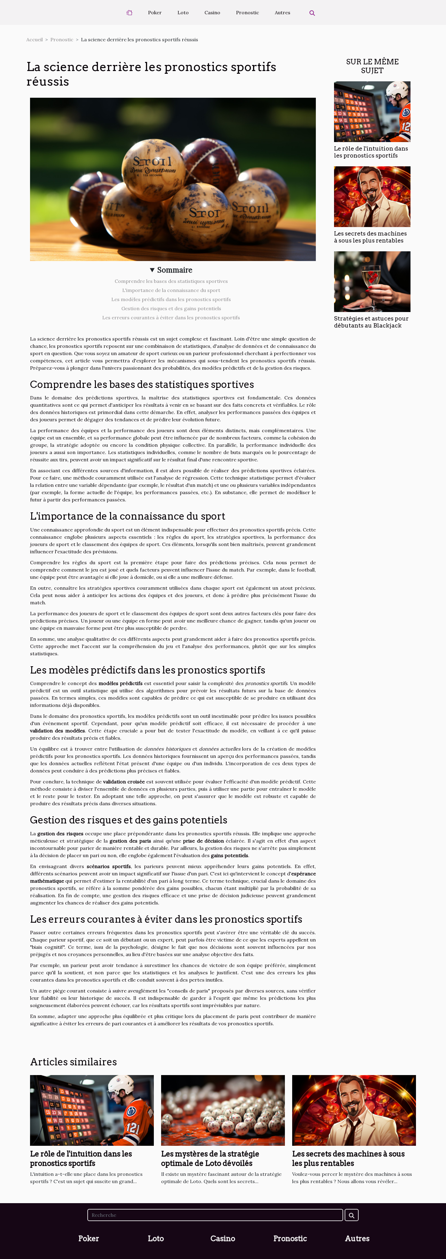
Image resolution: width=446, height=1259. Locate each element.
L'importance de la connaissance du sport (171, 290)
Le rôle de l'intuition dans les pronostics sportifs (371, 152)
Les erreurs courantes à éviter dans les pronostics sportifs (171, 317)
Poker (155, 12)
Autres (282, 12)
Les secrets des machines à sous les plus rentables (370, 237)
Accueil (34, 39)
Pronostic (247, 12)
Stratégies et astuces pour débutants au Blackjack (371, 322)
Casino (212, 12)
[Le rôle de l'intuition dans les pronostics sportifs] (372, 111)
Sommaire (174, 270)
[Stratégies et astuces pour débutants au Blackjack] (372, 281)
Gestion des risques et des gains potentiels (171, 308)
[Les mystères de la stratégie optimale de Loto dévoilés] (223, 1110)
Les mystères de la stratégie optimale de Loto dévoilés (210, 1158)
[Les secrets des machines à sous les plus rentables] (372, 196)
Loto (183, 12)
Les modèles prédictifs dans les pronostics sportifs (171, 299)
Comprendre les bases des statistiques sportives (171, 281)
